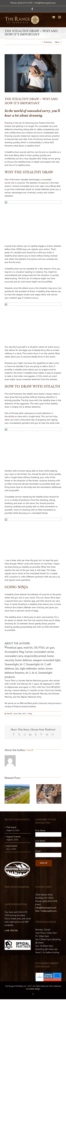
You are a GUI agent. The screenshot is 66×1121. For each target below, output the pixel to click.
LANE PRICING (11, 930)
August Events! (13, 836)
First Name (40, 830)
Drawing (8, 122)
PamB (9, 713)
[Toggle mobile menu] (59, 17)
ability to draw (15, 416)
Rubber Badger (34, 989)
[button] (7, 794)
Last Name (40, 840)
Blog (30, 713)
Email (38, 851)
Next (57, 42)
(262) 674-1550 (49, 901)
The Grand (11, 827)
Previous (48, 42)
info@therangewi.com (45, 2)
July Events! (11, 845)
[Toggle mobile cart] (53, 17)
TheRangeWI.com (48, 911)
